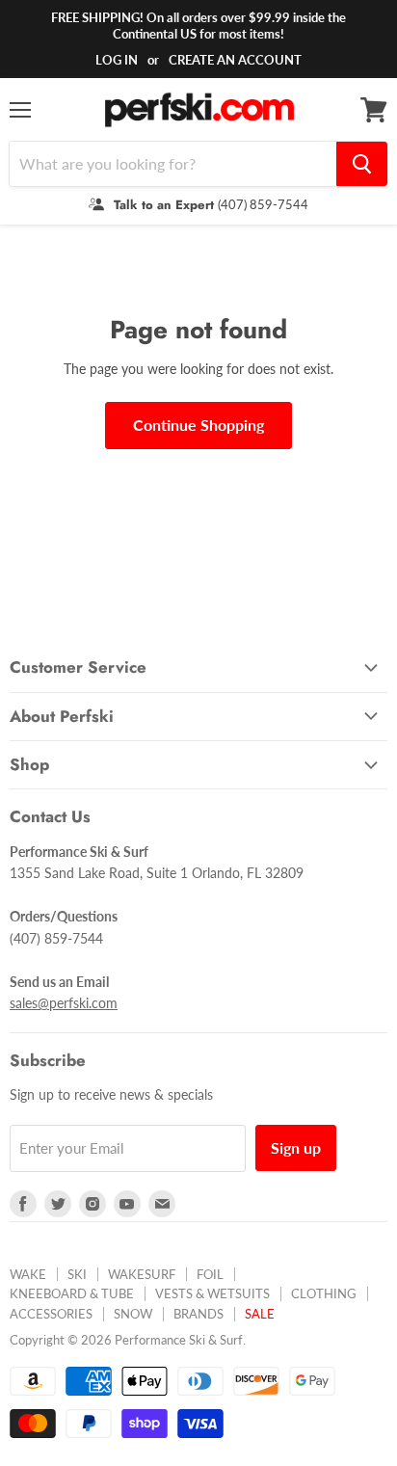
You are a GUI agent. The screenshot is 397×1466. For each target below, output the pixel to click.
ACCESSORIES (51, 1313)
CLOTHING (324, 1293)
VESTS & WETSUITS (212, 1293)
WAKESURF (141, 1274)
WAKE (28, 1274)
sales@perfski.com (64, 1003)
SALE (260, 1313)
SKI (77, 1274)
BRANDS (198, 1313)
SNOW (133, 1313)
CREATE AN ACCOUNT (235, 59)
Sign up (296, 1147)
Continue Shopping (198, 424)
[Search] (361, 164)
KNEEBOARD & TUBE (72, 1293)
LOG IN (116, 59)
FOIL (210, 1274)
